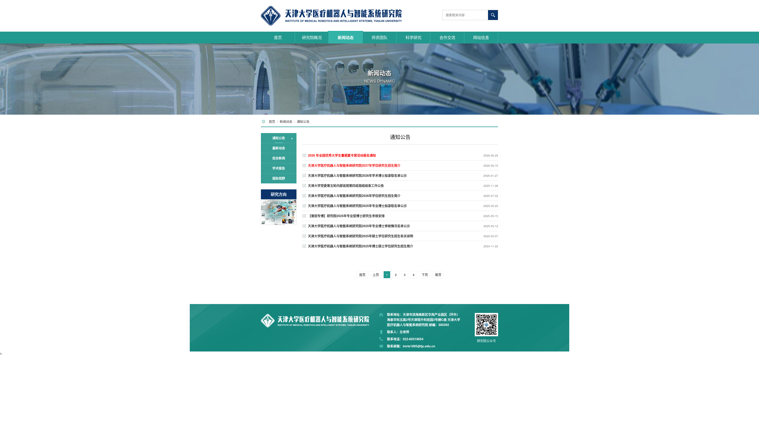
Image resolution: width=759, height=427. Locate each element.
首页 (278, 37)
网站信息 (481, 37)
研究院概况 (312, 37)
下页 (425, 274)
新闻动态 (346, 37)
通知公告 (303, 121)
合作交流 (447, 37)
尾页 (438, 274)
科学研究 (413, 37)
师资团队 (379, 37)
